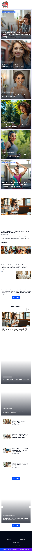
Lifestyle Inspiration (9, 12)
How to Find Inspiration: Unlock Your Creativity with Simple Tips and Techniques (16, 125)
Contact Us (22, 539)
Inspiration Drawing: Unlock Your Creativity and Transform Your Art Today (16, 34)
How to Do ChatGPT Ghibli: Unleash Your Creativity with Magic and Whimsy (20, 421)
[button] (28, 4)
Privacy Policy (16, 542)
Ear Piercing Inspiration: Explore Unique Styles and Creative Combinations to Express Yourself (15, 65)
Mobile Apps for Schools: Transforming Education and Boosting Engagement (22, 266)
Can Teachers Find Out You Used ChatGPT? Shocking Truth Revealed (14, 411)
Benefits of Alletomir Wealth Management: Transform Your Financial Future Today (20, 436)
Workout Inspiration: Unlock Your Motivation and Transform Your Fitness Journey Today (15, 184)
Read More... (4, 242)
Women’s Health (8, 376)
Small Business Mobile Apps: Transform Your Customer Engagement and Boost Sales (8, 266)
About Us (9, 539)
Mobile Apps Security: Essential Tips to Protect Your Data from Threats (15, 330)
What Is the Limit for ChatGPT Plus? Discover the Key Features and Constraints (16, 380)
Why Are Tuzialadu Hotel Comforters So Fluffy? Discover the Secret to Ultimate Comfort (23, 291)
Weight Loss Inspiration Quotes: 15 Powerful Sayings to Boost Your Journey (14, 155)
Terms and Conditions (16, 546)
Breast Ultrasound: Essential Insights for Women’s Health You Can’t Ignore (20, 450)
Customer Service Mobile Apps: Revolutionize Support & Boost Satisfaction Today (8, 291)
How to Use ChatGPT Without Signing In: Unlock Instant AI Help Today (20, 464)
